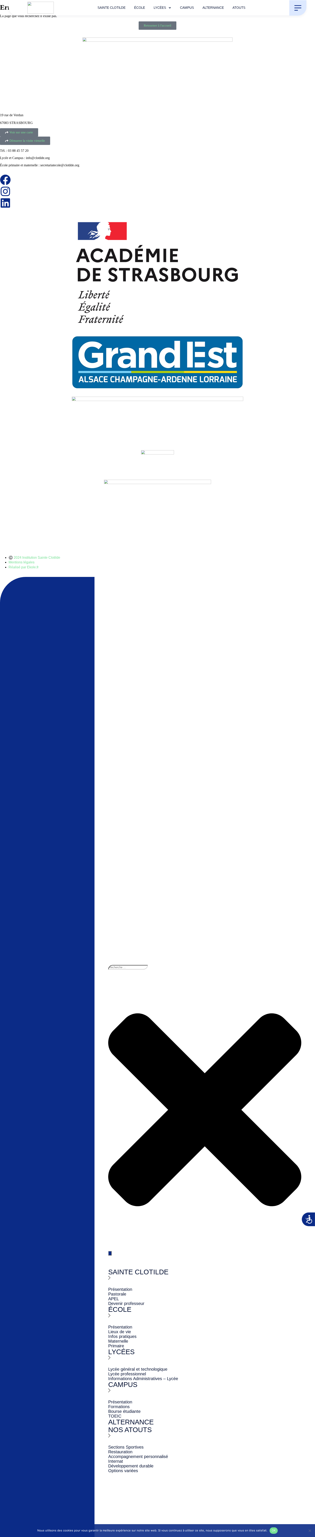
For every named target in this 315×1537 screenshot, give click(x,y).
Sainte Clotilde (112, 7)
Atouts (238, 7)
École (139, 7)
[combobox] (128, 967)
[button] (156, 1287)
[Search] (110, 1253)
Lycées (160, 7)
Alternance (213, 7)
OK (274, 1530)
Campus (187, 7)
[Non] (310, 1530)
